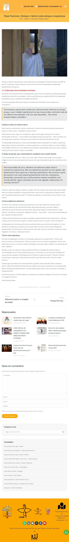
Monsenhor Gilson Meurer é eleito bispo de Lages (22, 319)
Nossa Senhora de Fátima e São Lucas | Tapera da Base (20, 459)
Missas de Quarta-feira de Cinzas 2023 (57, 346)
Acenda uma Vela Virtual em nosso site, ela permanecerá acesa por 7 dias (22, 349)
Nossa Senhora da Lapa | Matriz (13, 446)
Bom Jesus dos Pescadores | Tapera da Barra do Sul (19, 450)
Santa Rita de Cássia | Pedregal (13, 471)
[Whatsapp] (24, 523)
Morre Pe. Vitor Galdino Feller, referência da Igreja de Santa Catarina (57, 330)
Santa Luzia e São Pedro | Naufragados (15, 467)
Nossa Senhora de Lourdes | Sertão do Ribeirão (18, 463)
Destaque (27, 287)
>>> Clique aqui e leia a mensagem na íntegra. (18, 90)
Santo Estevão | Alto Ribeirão (12, 475)
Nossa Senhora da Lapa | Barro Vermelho (16, 454)
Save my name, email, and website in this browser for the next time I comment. (23, 411)
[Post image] (7, 320)
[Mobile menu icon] (65, 6)
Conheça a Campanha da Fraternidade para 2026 (56, 319)
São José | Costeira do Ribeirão (13, 488)
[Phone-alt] (28, 523)
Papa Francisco (34, 287)
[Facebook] (40, 523)
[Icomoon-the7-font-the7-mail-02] (32, 523)
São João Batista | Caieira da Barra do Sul (16, 479)
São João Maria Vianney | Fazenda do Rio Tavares (18, 484)
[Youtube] (44, 523)
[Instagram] (36, 523)
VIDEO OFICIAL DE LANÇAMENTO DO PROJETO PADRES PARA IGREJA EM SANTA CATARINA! (21, 333)
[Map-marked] (61, 506)
